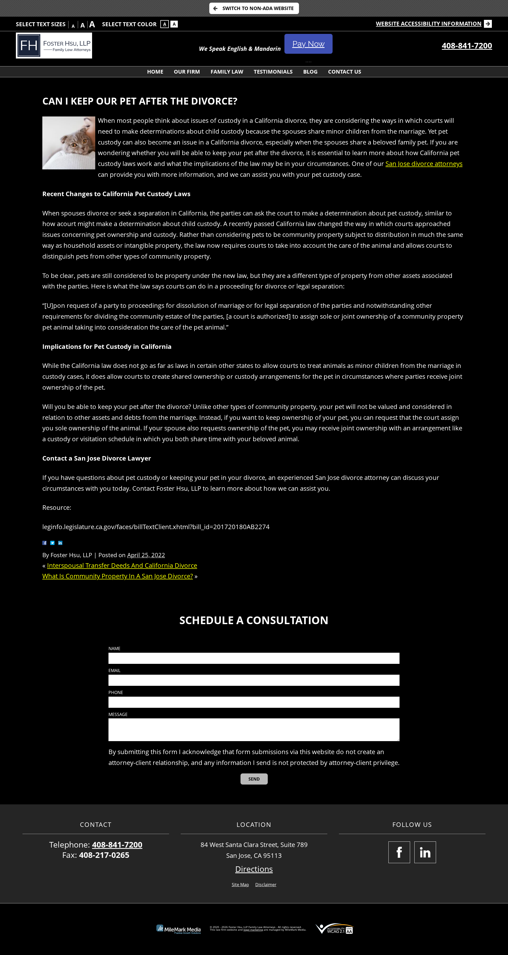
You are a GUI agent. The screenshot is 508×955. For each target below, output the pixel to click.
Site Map (240, 885)
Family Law (227, 71)
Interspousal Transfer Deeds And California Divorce (122, 565)
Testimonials (273, 71)
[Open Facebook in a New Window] (399, 852)
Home (155, 71)
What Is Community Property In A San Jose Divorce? (117, 575)
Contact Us (344, 71)
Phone (115, 692)
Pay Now (308, 43)
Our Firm (187, 71)
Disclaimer (265, 885)
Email (114, 670)
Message (118, 714)
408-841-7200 (467, 45)
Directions (254, 869)
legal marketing (253, 929)
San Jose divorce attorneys (423, 163)
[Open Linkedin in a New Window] (425, 852)
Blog (310, 71)
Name (114, 648)
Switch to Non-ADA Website (258, 8)
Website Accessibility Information (429, 23)
